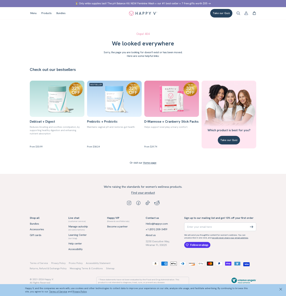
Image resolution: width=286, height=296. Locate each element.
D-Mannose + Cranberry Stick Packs (171, 121)
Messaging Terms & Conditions (86, 268)
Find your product (143, 193)
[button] (254, 13)
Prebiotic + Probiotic (102, 121)
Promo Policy (76, 263)
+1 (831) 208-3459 (156, 229)
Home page (149, 162)
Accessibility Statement (98, 263)
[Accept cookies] (280, 289)
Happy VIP (118, 219)
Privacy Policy (79, 291)
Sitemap (110, 268)
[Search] (238, 13)
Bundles (34, 223)
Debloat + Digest (42, 121)
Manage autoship (78, 228)
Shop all (35, 218)
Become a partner (117, 226)
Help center (75, 243)
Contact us (152, 218)
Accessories (37, 229)
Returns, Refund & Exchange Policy (48, 268)
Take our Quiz (221, 13)
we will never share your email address (230, 238)
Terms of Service (58, 291)
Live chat (77, 219)
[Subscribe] (252, 227)
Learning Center (77, 236)
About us (151, 235)
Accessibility (75, 249)
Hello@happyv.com (157, 223)
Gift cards (35, 235)
